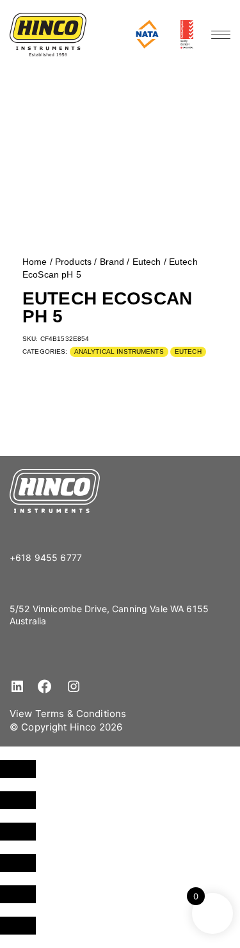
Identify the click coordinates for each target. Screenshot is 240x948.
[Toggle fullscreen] (18, 800)
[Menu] (220, 34)
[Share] (18, 832)
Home (34, 262)
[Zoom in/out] (18, 769)
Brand (112, 262)
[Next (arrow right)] (18, 926)
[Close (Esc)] (18, 863)
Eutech (146, 262)
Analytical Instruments (119, 351)
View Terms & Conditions (68, 713)
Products (73, 262)
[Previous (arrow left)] (18, 894)
